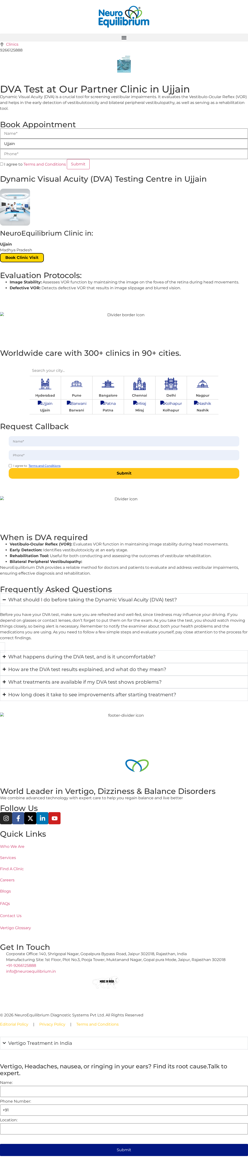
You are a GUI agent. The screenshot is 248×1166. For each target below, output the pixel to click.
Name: (6, 1083)
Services (8, 857)
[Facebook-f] (18, 818)
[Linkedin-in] (42, 818)
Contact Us (11, 915)
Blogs (5, 891)
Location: (8, 1120)
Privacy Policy (52, 1024)
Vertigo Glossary (15, 928)
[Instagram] (6, 818)
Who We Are (12, 846)
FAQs (5, 903)
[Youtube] (54, 818)
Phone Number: (15, 1101)
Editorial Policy (14, 1024)
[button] (124, 38)
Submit (124, 1150)
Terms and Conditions (44, 164)
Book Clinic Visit (22, 257)
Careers (7, 880)
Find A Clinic (12, 869)
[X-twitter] (30, 818)
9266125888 (11, 50)
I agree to (34, 164)
